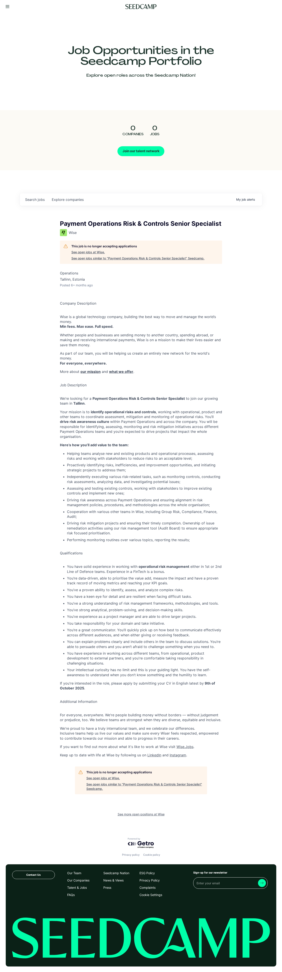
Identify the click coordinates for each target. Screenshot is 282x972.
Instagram (178, 755)
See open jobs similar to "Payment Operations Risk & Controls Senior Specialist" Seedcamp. (137, 258)
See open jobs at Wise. (88, 252)
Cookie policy (151, 854)
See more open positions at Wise (141, 814)
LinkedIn (154, 755)
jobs (35, 199)
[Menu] (7, 6)
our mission (90, 371)
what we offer (121, 371)
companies (68, 199)
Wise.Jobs (184, 746)
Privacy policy (131, 854)
